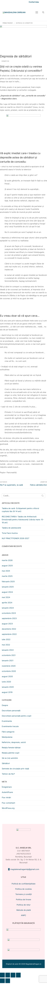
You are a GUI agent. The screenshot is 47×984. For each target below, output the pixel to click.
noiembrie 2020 (9, 666)
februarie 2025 (8, 581)
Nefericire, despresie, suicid (14, 742)
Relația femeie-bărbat (11, 747)
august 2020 (7, 676)
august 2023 (7, 623)
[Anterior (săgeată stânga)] (2, 980)
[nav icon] (36, 12)
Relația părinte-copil (10, 753)
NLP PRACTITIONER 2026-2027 (15, 538)
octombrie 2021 (9, 655)
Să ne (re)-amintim (10, 758)
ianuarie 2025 (8, 587)
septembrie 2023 (9, 618)
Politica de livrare (23, 899)
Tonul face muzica (10, 533)
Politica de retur (23, 905)
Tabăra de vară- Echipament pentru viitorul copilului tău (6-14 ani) (20, 509)
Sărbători (5, 61)
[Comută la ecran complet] (7, 975)
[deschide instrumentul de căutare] (43, 12)
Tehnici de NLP (8, 774)
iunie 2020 (6, 682)
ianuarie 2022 (8, 650)
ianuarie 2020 (8, 687)
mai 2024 (6, 597)
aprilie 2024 (7, 602)
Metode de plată (23, 910)
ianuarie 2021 (7, 660)
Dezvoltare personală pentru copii (16, 716)
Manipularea (7, 737)
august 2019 (7, 692)
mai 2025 (6, 571)
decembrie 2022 (9, 629)
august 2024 (7, 592)
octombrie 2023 (9, 613)
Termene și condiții (23, 894)
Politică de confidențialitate (23, 884)
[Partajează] (13, 975)
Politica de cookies (23, 889)
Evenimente (7, 721)
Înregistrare (7, 787)
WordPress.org (8, 808)
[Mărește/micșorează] (2, 975)
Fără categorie (8, 732)
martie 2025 (7, 576)
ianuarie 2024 (8, 608)
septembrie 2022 (9, 634)
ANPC (23, 915)
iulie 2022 (6, 639)
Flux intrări (6, 797)
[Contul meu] (33, 2)
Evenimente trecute (10, 726)
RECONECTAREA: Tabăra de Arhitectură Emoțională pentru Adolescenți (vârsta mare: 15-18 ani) (23, 519)
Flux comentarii (8, 803)
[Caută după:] (23, 495)
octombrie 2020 (9, 671)
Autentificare (7, 792)
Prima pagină (8, 23)
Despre (5, 705)
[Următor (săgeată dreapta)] (7, 980)
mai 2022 (6, 645)
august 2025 (7, 565)
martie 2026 (7, 560)
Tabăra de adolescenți (11, 528)
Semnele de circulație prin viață (15, 768)
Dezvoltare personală (11, 710)
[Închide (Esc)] (18, 975)
